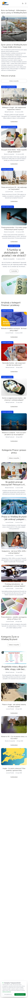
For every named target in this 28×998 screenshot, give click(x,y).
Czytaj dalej (14, 271)
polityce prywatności (6, 991)
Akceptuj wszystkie (20, 994)
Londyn (6, 28)
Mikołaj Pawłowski (7, 36)
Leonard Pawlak (9, 191)
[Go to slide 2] (23, 39)
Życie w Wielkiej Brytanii (9, 87)
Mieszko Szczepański (9, 154)
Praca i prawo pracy (7, 207)
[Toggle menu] (25, 3)
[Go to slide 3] (24, 39)
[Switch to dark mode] (22, 3)
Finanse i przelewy (7, 169)
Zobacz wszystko (14, 81)
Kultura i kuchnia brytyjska (9, 127)
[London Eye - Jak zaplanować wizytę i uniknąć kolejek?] (14, 28)
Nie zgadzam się (8, 994)
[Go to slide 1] (22, 39)
